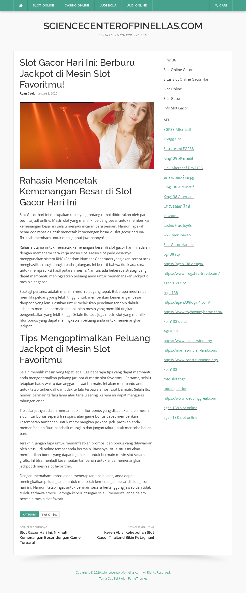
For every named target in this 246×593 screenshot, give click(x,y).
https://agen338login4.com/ (187, 302)
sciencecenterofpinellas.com (123, 25)
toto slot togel (175, 379)
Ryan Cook (27, 93)
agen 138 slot (175, 283)
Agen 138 (171, 331)
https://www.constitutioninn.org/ (191, 359)
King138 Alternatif (179, 187)
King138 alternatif (178, 158)
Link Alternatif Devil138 (183, 167)
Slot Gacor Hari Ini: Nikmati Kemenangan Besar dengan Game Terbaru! (50, 537)
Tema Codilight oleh (113, 578)
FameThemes (137, 578)
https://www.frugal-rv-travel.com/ (192, 273)
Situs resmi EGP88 (179, 148)
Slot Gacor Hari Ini (179, 244)
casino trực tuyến (178, 225)
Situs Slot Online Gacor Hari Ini (189, 79)
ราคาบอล (171, 215)
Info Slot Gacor (176, 108)
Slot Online (43, 5)
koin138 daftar (176, 321)
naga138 (171, 292)
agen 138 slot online (180, 407)
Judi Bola (108, 5)
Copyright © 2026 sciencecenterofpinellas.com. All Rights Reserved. (123, 572)
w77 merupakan (177, 235)
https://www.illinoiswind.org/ (188, 340)
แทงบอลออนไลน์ (177, 206)
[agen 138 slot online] (123, 559)
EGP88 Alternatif (177, 129)
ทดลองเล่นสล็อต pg (179, 177)
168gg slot (172, 139)
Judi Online (137, 5)
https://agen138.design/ (183, 263)
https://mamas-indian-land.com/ (191, 350)
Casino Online (77, 5)
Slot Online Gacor (178, 69)
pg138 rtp (172, 254)
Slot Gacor (172, 98)
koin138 (170, 369)
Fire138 (170, 60)
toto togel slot (175, 388)
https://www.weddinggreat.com (190, 398)
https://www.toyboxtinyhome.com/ (193, 311)
